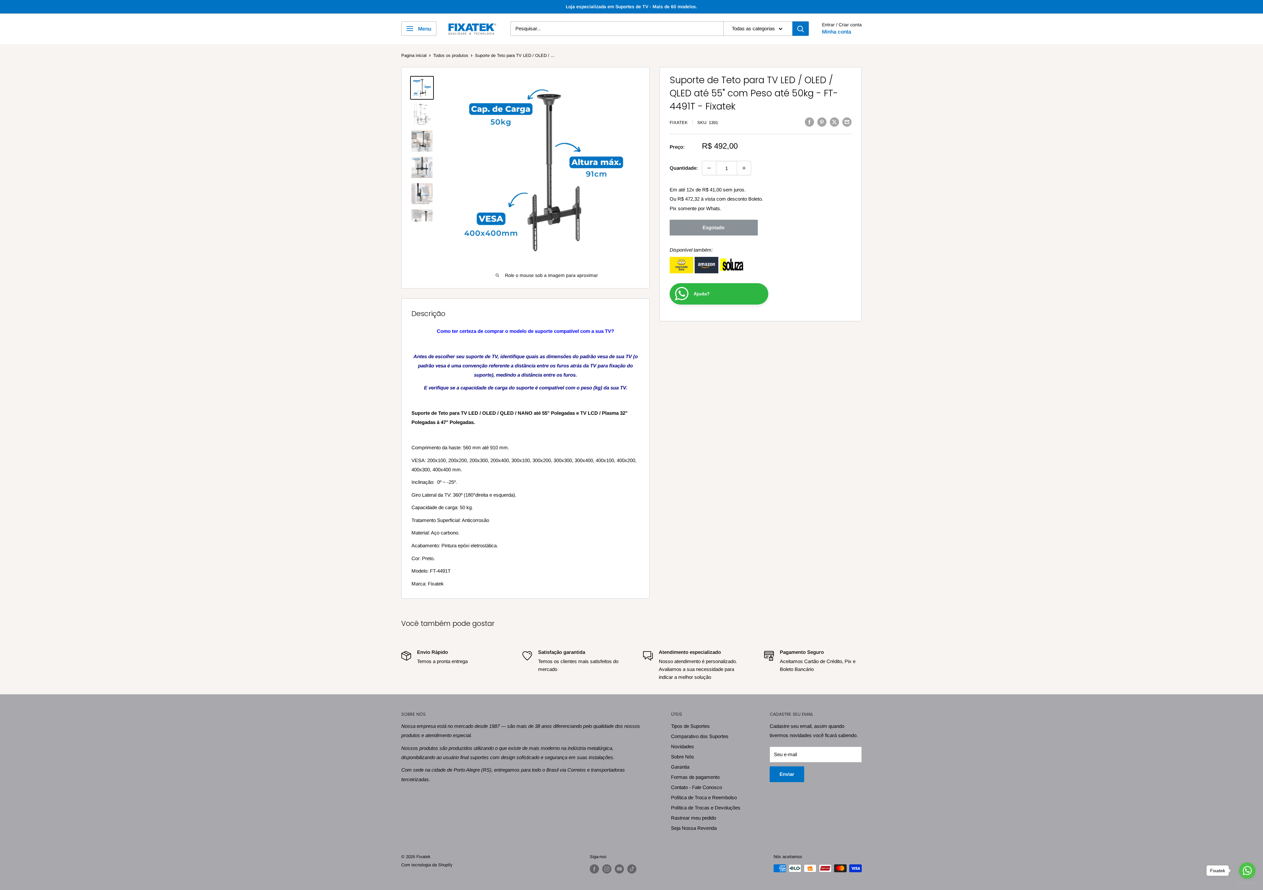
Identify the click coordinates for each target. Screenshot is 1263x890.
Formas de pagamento (695, 777)
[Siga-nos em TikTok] (631, 869)
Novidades (682, 746)
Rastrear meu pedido (693, 818)
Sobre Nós (682, 756)
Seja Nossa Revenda (694, 828)
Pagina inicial (414, 55)
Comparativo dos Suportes (700, 736)
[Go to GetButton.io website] (1247, 883)
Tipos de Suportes (690, 726)
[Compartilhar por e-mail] (847, 122)
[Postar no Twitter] (834, 122)
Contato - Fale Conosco (696, 787)
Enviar (787, 774)
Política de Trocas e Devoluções (705, 807)
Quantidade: (684, 168)
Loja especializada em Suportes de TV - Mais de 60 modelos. (631, 6)
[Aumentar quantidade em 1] (744, 168)
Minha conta (836, 32)
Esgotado (714, 227)
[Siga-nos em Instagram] (606, 869)
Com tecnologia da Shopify (427, 864)
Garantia (680, 767)
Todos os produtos (450, 55)
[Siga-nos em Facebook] (594, 869)
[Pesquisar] (800, 28)
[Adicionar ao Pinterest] (822, 122)
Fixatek (679, 122)
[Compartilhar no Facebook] (809, 122)
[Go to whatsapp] (1247, 870)
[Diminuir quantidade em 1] (709, 168)
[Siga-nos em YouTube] (619, 869)
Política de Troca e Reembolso (704, 797)
